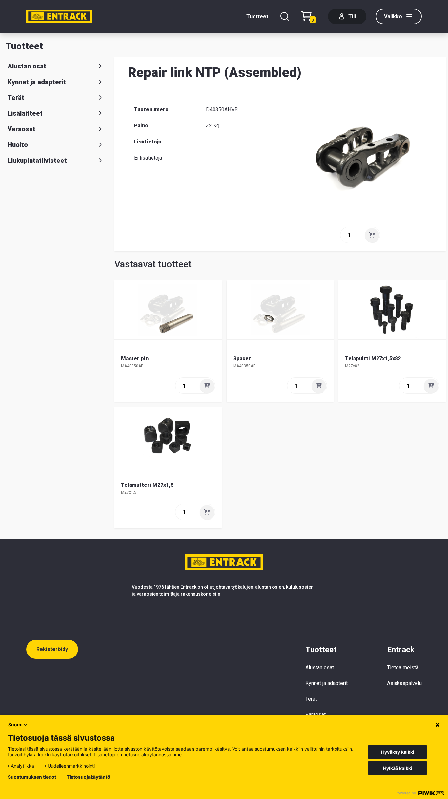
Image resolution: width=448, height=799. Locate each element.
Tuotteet (257, 16)
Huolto (18, 145)
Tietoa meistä (402, 667)
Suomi (15, 724)
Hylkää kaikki (397, 768)
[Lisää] (372, 235)
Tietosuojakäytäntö (88, 777)
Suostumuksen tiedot (32, 777)
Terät (16, 98)
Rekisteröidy (52, 649)
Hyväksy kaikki (397, 752)
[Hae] (284, 16)
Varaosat (21, 129)
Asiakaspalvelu (404, 683)
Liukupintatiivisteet (37, 160)
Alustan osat (27, 66)
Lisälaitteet (25, 113)
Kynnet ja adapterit (37, 82)
